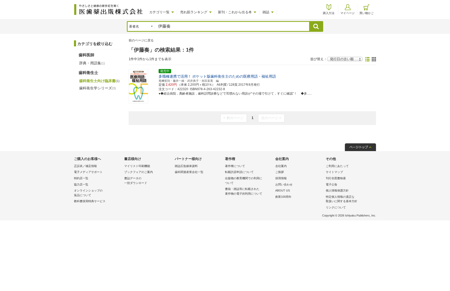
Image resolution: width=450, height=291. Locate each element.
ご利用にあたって (337, 166)
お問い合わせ (283, 184)
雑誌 (265, 12)
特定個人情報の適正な (341, 199)
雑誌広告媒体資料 (186, 166)
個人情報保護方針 (337, 190)
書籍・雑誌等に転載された (243, 191)
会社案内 (281, 166)
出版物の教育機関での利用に (243, 180)
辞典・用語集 (92, 63)
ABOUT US (282, 190)
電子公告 (331, 184)
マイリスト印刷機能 (137, 166)
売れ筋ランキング (193, 12)
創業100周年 (283, 196)
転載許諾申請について (239, 172)
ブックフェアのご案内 (138, 172)
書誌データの (135, 180)
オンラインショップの (88, 193)
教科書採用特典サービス (89, 201)
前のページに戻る (141, 40)
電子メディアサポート (88, 172)
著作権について (235, 166)
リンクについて (336, 207)
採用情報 (281, 178)
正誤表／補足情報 (85, 166)
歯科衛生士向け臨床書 (99, 81)
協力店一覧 (81, 184)
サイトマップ (334, 172)
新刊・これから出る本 (235, 12)
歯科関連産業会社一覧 (189, 172)
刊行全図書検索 (336, 178)
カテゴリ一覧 (159, 12)
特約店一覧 (81, 178)
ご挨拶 (279, 172)
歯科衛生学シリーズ (97, 88)
